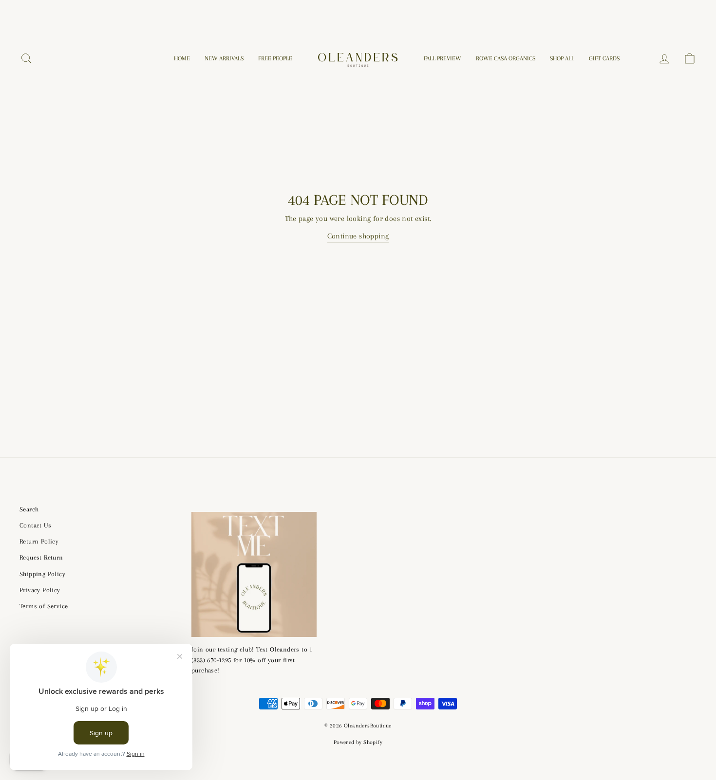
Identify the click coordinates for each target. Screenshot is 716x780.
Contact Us (35, 525)
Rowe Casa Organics (505, 58)
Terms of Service (43, 606)
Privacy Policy (39, 590)
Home (182, 58)
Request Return (41, 557)
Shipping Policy (42, 574)
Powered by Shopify (358, 742)
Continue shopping (358, 236)
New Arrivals (224, 58)
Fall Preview (442, 58)
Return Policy (38, 541)
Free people (275, 58)
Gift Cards (604, 58)
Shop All (562, 58)
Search (28, 509)
